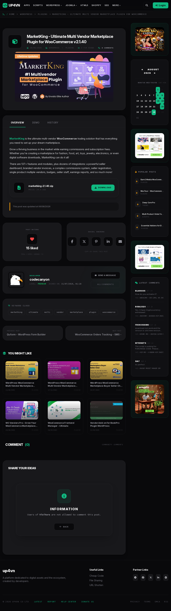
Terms (147, 601)
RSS (166, 601)
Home (12, 14)
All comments (105, 284)
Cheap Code (97, 575)
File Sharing (96, 580)
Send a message (107, 275)
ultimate (33, 312)
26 (146, 112)
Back (66, 526)
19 (146, 106)
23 (162, 106)
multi (47, 312)
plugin (92, 312)
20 (150, 106)
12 (146, 101)
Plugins (42, 14)
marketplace (76, 312)
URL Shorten (96, 585)
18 (142, 106)
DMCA (157, 601)
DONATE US (87, 601)
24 (137, 112)
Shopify (96, 5)
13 (150, 101)
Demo (35, 122)
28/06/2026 (36, 48)
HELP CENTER (68, 601)
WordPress (26, 14)
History (52, 122)
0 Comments (107, 48)
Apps (27, 5)
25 (142, 112)
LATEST (38, 601)
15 (158, 101)
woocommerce (109, 312)
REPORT (52, 601)
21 (154, 106)
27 (150, 112)
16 (162, 101)
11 (142, 101)
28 (154, 112)
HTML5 (84, 5)
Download (104, 187)
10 (137, 101)
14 (154, 101)
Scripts (38, 5)
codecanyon (15, 288)
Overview (17, 122)
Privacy (135, 601)
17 (137, 106)
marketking (16, 312)
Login (162, 5)
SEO (107, 5)
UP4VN (14, 5)
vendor (60, 312)
